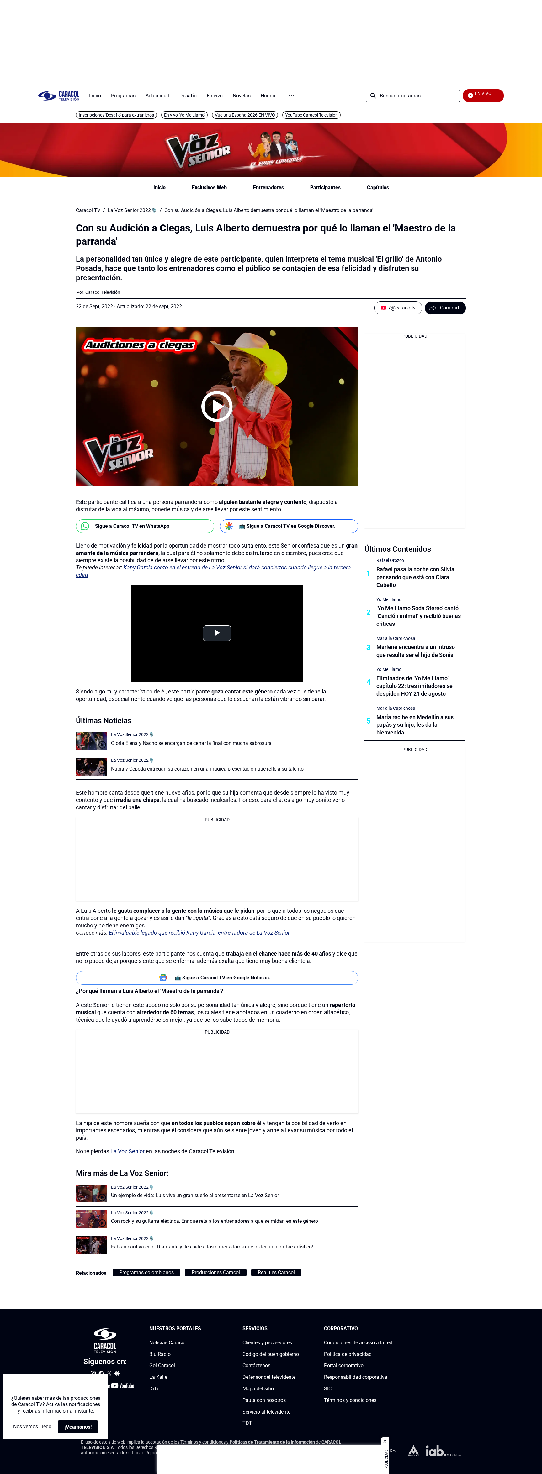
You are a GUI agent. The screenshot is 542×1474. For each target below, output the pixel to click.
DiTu (154, 1389)
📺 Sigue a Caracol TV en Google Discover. (287, 526)
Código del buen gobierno (270, 1354)
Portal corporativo (344, 1365)
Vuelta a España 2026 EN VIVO (245, 114)
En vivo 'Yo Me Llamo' (184, 114)
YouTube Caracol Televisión (311, 114)
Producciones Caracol (216, 1272)
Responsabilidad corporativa (355, 1377)
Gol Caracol (162, 1365)
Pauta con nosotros (264, 1400)
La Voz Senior (127, 1151)
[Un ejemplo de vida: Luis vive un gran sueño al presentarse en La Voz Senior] (91, 1193)
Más (291, 96)
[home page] (58, 96)
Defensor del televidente (268, 1377)
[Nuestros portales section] (203, 1329)
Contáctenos (256, 1365)
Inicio (159, 187)
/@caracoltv (402, 308)
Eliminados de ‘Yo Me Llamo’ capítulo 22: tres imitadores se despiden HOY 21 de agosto (414, 686)
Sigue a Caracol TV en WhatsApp (132, 526)
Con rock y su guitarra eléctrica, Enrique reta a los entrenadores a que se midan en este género (214, 1221)
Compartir (451, 308)
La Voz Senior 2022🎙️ (132, 210)
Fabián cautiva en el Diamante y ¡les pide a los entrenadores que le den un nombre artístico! (212, 1247)
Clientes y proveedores (267, 1342)
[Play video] (217, 406)
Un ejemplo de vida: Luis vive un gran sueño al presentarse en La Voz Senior (195, 1195)
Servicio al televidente (266, 1411)
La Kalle (158, 1377)
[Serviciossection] (297, 1329)
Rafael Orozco (390, 560)
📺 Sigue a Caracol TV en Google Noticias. (222, 978)
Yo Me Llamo (388, 599)
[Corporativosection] (390, 1329)
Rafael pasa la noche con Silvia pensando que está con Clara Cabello (415, 577)
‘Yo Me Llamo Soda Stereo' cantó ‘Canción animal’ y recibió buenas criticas (418, 616)
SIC (328, 1389)
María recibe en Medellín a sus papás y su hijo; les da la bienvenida (415, 725)
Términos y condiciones (350, 1400)
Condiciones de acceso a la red (358, 1342)
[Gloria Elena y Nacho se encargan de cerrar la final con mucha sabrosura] (91, 741)
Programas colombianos (146, 1272)
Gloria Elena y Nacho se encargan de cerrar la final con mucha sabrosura (191, 743)
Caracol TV (88, 210)
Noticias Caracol (167, 1342)
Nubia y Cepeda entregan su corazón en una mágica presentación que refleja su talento (207, 769)
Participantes (325, 187)
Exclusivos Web (209, 187)
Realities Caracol (276, 1272)
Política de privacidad (348, 1354)
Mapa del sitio (258, 1389)
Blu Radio (160, 1354)
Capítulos (378, 187)
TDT (247, 1423)
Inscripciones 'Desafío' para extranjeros (116, 114)
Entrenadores (268, 187)
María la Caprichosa (395, 638)
